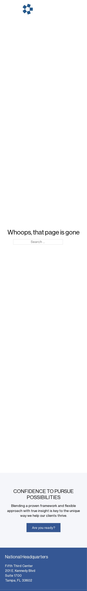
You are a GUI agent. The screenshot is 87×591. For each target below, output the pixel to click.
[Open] (78, 9)
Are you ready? (43, 528)
